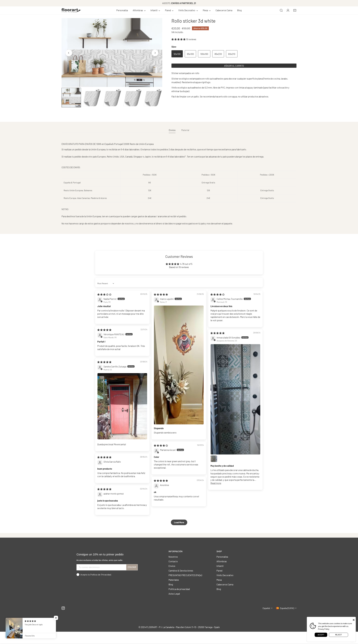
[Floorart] (71, 10)
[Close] (353, 620)
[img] (104, 294)
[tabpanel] (179, 183)
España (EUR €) (287, 608)
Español (266, 608)
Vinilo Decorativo (224, 575)
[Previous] (68, 52)
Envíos (172, 565)
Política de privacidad (179, 589)
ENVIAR (132, 567)
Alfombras (221, 561)
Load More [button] (179, 522)
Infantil (219, 565)
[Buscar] (281, 10)
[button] (139, 10)
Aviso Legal (174, 593)
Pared (219, 570)
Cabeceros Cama (224, 584)
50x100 (177, 53)
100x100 (204, 53)
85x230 (218, 53)
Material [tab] (185, 130)
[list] (112, 52)
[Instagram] (63, 608)
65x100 (190, 53)
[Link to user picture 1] (179, 365)
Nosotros (173, 556)
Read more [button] (215, 483)
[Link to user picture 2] (213, 458)
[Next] (155, 52)
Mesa (219, 579)
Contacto (173, 561)
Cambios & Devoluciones (181, 570)
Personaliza (222, 556)
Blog (171, 584)
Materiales (174, 579)
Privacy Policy (323, 629)
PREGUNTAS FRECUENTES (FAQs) (185, 575)
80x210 (231, 53)
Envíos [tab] (172, 130)
